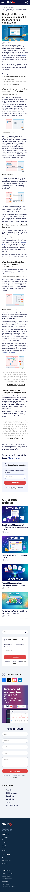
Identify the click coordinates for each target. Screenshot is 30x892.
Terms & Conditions (7, 878)
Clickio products (11, 793)
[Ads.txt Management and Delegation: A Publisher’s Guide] (15, 572)
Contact (4, 845)
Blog (3, 839)
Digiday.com (16, 438)
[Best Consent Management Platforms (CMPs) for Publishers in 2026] (15, 514)
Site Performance (12, 805)
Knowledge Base (6, 876)
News (8, 802)
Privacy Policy (14, 488)
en (26, 2)
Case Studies (5, 884)
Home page (5, 837)
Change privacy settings (8, 886)
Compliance (10, 796)
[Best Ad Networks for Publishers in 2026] (15, 544)
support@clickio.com (7, 873)
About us (4, 850)
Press (3, 848)
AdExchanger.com (16, 384)
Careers (4, 842)
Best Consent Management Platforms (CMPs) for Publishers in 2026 (15, 527)
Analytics (9, 790)
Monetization (14, 458)
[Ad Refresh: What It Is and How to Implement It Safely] (15, 600)
